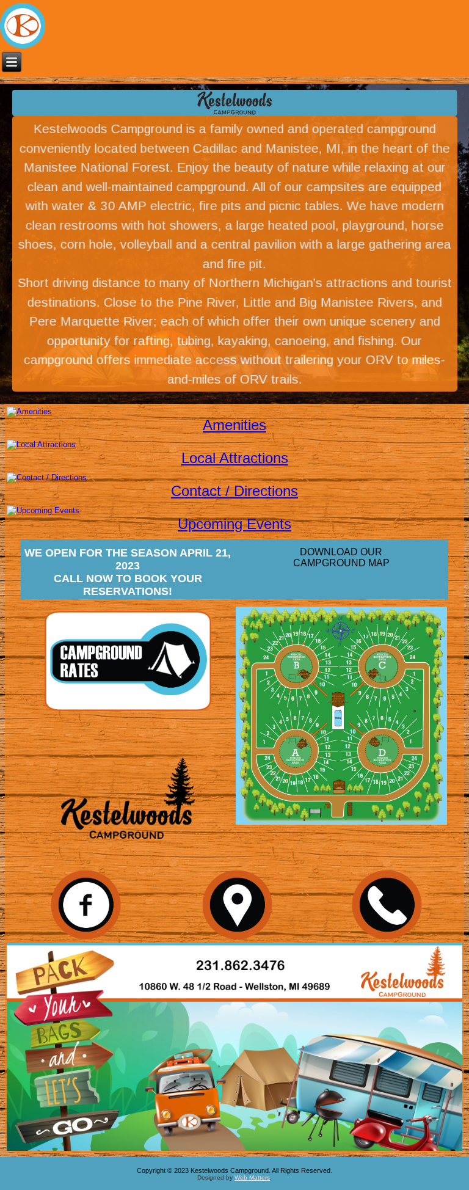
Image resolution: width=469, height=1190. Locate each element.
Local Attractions (234, 458)
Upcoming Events (234, 524)
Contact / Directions (234, 491)
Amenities (234, 425)
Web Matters (252, 1177)
